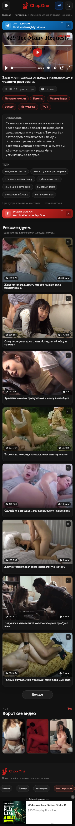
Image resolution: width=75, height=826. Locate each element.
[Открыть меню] (6, 6)
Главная (6, 15)
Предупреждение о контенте (21, 203)
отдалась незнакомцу (18, 179)
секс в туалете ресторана (49, 171)
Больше (37, 694)
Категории (21, 15)
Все (70, 708)
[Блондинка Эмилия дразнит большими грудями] (13, 736)
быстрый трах (46, 186)
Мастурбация (58, 98)
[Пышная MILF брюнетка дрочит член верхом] (61, 736)
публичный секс (49, 179)
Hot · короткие (64, 788)
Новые (6, 788)
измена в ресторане (18, 186)
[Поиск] (69, 6)
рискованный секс (16, 194)
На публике (28, 106)
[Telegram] (59, 6)
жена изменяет (43, 194)
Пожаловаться (53, 203)
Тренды (22, 788)
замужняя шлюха (15, 171)
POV (45, 106)
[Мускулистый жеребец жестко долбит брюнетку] (37, 736)
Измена (37, 98)
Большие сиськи (15, 98)
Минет (9, 106)
